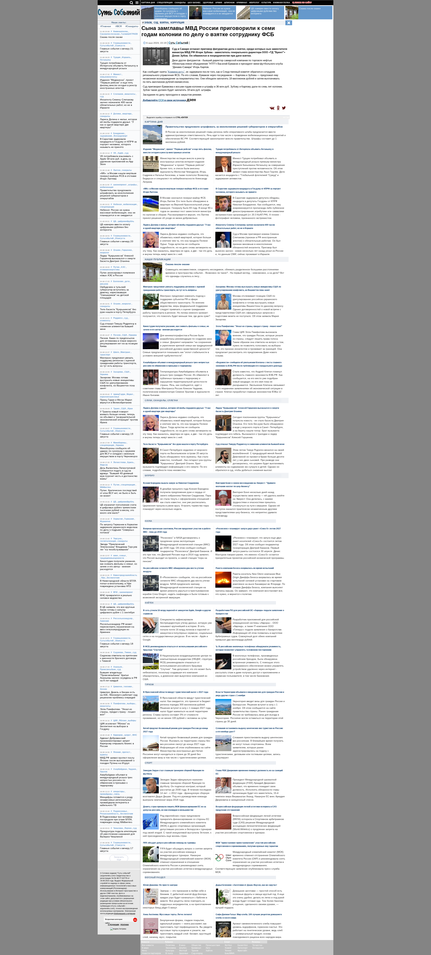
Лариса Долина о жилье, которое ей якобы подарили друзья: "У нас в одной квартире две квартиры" (118, 123)
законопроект (120, 185)
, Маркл (129, 394)
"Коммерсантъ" (176, 71)
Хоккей (228, 948)
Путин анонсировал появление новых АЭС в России (117, 274)
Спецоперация (165, 3)
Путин (116, 267)
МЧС (115, 592)
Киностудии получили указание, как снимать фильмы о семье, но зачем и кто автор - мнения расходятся (118, 565)
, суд (126, 153)
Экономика (170, 948)
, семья (122, 556)
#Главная (105, 26)
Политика (170, 945)
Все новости (148, 945)
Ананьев (117, 667)
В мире (145, 948)
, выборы (130, 704)
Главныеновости (121, 43)
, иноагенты (129, 94)
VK (114, 153)
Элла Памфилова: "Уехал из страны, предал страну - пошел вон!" (117, 712)
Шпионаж (229, 3)
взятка (164, 22)
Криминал (242, 3)
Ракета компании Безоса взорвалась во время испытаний (245, 568)
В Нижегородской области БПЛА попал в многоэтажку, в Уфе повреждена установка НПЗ (118, 583)
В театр (169, 953)
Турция (116, 57)
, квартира (126, 114)
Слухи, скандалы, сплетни (161, 400)
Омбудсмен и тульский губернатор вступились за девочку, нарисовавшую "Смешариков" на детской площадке (114, 292)
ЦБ (114, 221)
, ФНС (134, 735)
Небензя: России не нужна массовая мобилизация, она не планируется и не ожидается (117, 213)
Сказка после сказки (111, 37)
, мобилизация (129, 204)
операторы (118, 792)
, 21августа (119, 46)
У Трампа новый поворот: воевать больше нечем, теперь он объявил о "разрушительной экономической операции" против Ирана (119, 417)
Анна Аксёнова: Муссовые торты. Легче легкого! (167, 914)
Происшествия (213, 945)
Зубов (148, 22)
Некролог (254, 3)
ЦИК (115, 721)
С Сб (178, 42)
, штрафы (132, 185)
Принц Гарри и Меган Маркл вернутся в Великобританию (116, 401)
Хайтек (149, 603)
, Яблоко (122, 721)
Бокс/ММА (229, 953)
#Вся (118, 26)
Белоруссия (258, 948)
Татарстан (257, 945)
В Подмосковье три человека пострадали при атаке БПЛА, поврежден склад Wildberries (116, 819)
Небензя (117, 204)
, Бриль (130, 462)
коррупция (177, 22)
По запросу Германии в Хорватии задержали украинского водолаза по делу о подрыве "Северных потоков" (119, 528)
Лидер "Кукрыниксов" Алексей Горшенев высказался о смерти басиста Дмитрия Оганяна (117, 258)
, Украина (132, 335)
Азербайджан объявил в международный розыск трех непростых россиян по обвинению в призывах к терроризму (116, 780)
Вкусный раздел (155, 877)
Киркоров (118, 735)
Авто (208, 948)
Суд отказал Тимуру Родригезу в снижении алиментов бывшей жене (118, 326)
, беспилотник (113, 578)
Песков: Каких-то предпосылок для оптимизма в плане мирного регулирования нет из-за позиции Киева (119, 342)
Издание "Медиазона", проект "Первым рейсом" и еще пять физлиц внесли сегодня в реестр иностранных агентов (118, 84)
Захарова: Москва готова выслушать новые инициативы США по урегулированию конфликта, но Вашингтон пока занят (117, 383)
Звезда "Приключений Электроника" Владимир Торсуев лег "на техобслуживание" (118, 547)
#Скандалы (131, 26)
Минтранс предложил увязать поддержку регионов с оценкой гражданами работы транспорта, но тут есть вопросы (118, 361)
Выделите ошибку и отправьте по (167, 117)
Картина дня (148, 3)
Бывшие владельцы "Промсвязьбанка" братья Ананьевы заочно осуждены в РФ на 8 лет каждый (118, 676)
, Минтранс (125, 352)
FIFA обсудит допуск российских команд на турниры (169, 843)
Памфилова (119, 704)
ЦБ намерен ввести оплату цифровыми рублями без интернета (115, 227)
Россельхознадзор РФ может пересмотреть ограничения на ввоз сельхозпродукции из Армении (117, 628)
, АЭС (122, 267)
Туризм (149, 684)
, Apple (120, 153)
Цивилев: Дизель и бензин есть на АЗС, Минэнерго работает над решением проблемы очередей (118, 695)
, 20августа (119, 238)
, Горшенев (126, 250)
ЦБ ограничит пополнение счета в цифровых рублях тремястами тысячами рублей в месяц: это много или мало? (118, 508)
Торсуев (117, 539)
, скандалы (122, 541)
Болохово (118, 281)
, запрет (127, 735)
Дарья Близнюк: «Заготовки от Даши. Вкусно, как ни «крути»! (246, 885)
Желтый (183, 950)
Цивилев (117, 687)
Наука (148, 521)
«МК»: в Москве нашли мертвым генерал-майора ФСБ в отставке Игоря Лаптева (118, 176)
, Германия (128, 519)
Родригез (118, 318)
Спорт (148, 763)
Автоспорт (243, 948)
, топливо (127, 687)
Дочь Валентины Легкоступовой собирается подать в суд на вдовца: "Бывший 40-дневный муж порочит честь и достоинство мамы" (118, 473)
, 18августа (119, 641)
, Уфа (102, 578)
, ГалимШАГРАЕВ (129, 34)
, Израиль (125, 57)
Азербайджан (120, 769)
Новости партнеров (151, 953)
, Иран (130, 409)
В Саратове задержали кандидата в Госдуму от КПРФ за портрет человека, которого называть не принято (118, 143)
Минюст (117, 74)
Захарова (118, 372)
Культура (266, 3)
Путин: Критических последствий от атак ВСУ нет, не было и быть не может (118, 493)
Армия (218, 3)
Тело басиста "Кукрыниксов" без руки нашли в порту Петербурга (118, 310)
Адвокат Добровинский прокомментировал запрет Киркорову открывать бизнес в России (117, 742)
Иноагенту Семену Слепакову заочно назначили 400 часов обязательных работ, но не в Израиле (117, 103)
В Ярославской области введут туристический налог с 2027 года (175, 692)
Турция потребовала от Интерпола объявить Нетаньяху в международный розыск (119, 66)
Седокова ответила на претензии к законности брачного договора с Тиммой (118, 658)
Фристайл (242, 950)
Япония (117, 752)
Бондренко (118, 133)
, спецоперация (127, 485)
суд (156, 22)
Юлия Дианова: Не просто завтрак (160, 885)
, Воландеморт (120, 136)
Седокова (118, 652)
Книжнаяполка (120, 31)
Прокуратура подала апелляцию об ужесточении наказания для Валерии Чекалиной (118, 834)
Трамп (116, 409)
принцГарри (119, 394)
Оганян (116, 250)
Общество (196, 945)
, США (124, 335)
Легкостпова (119, 462)
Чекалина (118, 828)
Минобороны (119, 443)
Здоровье (208, 3)
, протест (125, 752)
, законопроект (125, 592)
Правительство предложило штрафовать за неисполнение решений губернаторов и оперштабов (117, 194)
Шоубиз (149, 475)
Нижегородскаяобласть (125, 575)
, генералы (126, 170)
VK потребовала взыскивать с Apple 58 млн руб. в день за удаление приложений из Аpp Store (116, 160)
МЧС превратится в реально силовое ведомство (116, 596)
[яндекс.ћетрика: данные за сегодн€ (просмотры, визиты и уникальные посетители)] (118, 929)
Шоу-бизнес (194, 3)
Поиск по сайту (303, 3)
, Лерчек (127, 828)
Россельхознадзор (122, 618)
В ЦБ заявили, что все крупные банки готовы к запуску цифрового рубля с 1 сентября (117, 610)
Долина (117, 114)
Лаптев (116, 170)
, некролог (126, 304)
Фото (144, 950)
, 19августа (119, 431)
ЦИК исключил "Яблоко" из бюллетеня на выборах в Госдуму (115, 726)
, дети (126, 281)
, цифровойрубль (125, 221)
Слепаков (118, 94)
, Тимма (127, 652)
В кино (182, 945)
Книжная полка (281, 3)
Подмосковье (120, 811)
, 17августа (119, 845)
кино (115, 556)
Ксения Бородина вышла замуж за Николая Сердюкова (171, 483)
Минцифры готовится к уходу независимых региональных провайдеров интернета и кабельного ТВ (116, 801)
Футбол (228, 945)
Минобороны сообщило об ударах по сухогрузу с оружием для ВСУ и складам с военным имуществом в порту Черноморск (118, 452)
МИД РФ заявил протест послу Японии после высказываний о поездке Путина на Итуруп (117, 760)
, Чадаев (131, 769)
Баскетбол (243, 945)
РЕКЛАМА (125, 925)
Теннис (228, 950)
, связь (116, 794)
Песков (117, 335)
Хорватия (118, 519)
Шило (116, 352)
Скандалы (180, 3)
